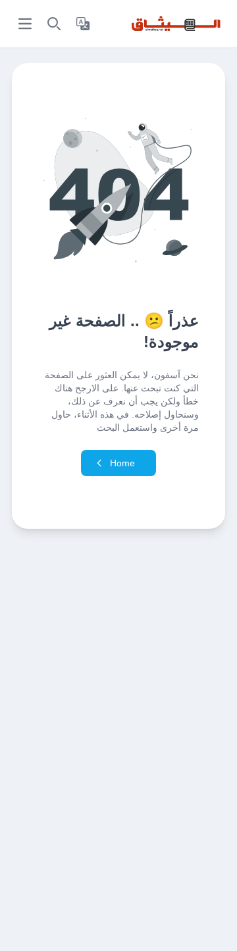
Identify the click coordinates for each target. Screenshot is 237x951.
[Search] (54, 24)
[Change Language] (83, 24)
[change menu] (25, 24)
